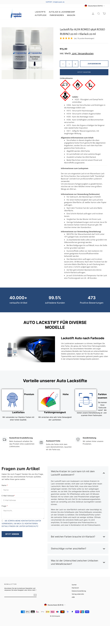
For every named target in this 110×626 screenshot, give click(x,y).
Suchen (74, 585)
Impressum (75, 588)
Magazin (71, 15)
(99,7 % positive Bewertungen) (84, 38)
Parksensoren (57, 15)
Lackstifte (40, 12)
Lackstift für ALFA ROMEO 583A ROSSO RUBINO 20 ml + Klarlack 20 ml (82, 32)
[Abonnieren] (35, 595)
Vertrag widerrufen (78, 594)
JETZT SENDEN (12, 534)
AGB (73, 597)
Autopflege (41, 15)
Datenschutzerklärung (79, 591)
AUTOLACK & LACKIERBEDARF (62, 12)
